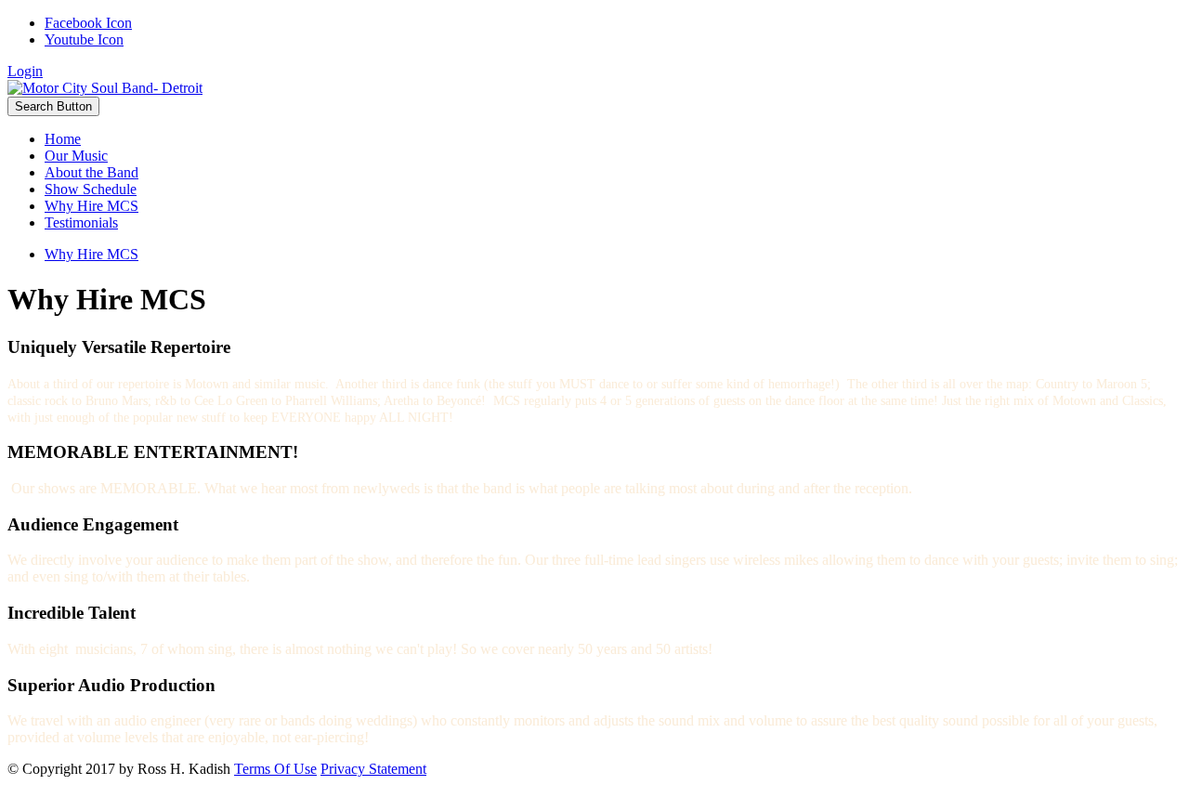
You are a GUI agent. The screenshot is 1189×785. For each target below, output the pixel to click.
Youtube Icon (84, 39)
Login (25, 71)
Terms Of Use (275, 769)
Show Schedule (91, 189)
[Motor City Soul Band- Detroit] (105, 88)
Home (63, 139)
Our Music (76, 156)
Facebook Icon (88, 23)
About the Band (91, 172)
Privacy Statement (373, 769)
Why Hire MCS (91, 206)
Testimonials (81, 222)
